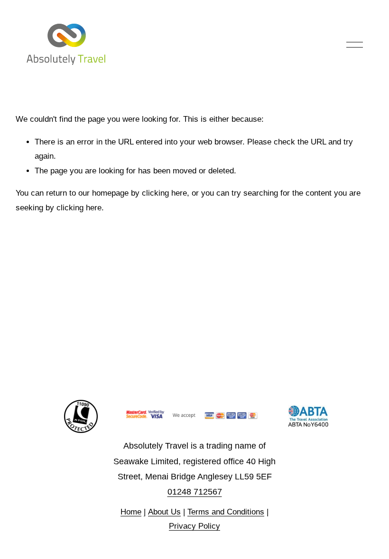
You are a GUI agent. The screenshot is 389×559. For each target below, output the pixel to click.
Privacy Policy (194, 526)
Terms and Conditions (225, 511)
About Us (164, 511)
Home (130, 511)
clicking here (164, 193)
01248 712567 (194, 491)
